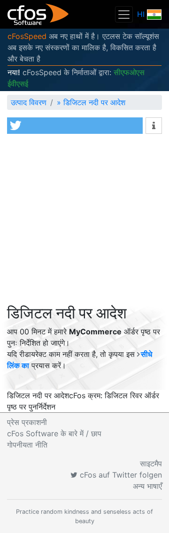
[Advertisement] (84, 221)
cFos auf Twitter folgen (119, 474)
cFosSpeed (27, 36)
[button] (75, 125)
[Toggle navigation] (124, 14)
